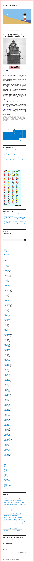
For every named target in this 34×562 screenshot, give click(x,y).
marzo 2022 (6, 329)
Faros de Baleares (16, 511)
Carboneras (13, 500)
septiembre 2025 (7, 276)
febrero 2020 (6, 360)
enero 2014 (6, 451)
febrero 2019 (6, 375)
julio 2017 (6, 399)
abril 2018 (6, 388)
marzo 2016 (6, 419)
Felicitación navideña (17, 517)
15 (14, 135)
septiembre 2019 (7, 366)
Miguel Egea (7, 523)
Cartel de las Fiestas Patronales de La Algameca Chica (13, 157)
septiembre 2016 (7, 411)
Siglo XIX (14, 528)
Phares (15, 117)
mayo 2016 (6, 416)
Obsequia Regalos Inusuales (16, 523)
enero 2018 (6, 391)
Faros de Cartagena (8, 513)
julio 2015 (6, 429)
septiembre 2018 (7, 381)
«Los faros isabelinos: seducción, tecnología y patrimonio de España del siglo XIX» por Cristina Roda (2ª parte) (14, 215)
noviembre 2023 (7, 304)
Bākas (12, 116)
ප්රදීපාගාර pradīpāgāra (17, 118)
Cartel (5, 502)
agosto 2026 (6, 262)
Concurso (17, 502)
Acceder (5, 250)
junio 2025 (6, 280)
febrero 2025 (6, 285)
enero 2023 (6, 316)
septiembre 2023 (7, 306)
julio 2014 (6, 444)
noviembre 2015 (7, 424)
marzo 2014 (6, 449)
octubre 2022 (6, 320)
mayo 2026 (6, 266)
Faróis (16, 116)
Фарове (5, 484)
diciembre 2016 (7, 408)
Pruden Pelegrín (7, 528)
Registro (5, 249)
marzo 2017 (6, 404)
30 (17, 138)
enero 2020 (6, 361)
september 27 (21, 119)
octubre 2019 (6, 365)
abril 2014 (6, 448)
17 (20, 135)
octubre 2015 (6, 425)
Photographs (14, 526)
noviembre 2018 (7, 379)
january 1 (14, 521)
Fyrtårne (20, 116)
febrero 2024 (6, 300)
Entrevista (13, 506)
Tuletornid (24, 117)
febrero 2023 (6, 315)
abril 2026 (6, 267)
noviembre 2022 (7, 319)
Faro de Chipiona (18, 508)
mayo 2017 (6, 401)
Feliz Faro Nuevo (7, 519)
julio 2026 (6, 264)
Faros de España (17, 513)
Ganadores (21, 519)
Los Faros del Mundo (10, 5)
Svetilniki (17, 117)
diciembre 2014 (7, 438)
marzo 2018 (6, 389)
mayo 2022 (6, 326)
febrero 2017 (6, 405)
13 (8, 135)
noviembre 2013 (7, 454)
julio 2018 (6, 384)
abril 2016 (6, 418)
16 (17, 135)
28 (11, 138)
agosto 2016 (6, 413)
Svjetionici (20, 117)
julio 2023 (6, 309)
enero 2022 (6, 331)
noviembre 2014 (7, 439)
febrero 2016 (6, 420)
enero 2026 (6, 271)
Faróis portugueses (8, 517)
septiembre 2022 (7, 321)
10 (20, 133)
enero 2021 (6, 346)
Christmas (11, 502)
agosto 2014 (6, 443)
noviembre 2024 (7, 289)
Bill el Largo (6, 500)
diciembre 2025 (7, 272)
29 (14, 138)
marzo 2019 (6, 374)
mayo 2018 (6, 386)
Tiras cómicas (7, 530)
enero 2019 (6, 376)
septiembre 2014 (7, 441)
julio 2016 (6, 414)
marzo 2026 (6, 269)
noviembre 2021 (7, 334)
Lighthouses (9, 117)
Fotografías (14, 519)
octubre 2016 (6, 410)
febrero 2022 (6, 330)
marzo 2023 (6, 314)
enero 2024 (6, 301)
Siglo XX (20, 528)
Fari (14, 116)
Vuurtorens (9, 118)
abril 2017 (6, 403)
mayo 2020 (6, 356)
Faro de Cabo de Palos (8, 508)
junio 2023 (6, 310)
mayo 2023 (6, 311)
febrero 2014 (6, 450)
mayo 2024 (6, 296)
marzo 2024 (6, 299)
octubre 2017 (6, 395)
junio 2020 (6, 355)
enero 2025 (6, 286)
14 (11, 135)
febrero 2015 (6, 435)
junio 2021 (6, 340)
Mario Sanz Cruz (21, 521)
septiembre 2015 (7, 426)
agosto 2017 (6, 398)
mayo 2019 (6, 371)
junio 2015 (6, 430)
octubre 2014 (6, 440)
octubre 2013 (6, 455)
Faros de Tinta (7, 515)
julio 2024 (6, 294)
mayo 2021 (6, 341)
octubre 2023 (6, 305)
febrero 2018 (6, 390)
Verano (19, 530)
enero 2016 (6, 421)
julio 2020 (6, 354)
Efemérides (12, 119)
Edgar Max (22, 504)
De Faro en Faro (7, 504)
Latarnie (23, 116)
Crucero (23, 502)
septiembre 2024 (7, 291)
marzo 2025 (6, 284)
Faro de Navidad (7, 511)
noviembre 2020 (7, 349)
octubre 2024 (6, 290)
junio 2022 (6, 325)
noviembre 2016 (7, 409)
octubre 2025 (6, 275)
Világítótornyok (5, 118)
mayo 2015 (6, 431)
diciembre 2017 (7, 393)
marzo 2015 (6, 434)
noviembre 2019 (7, 364)
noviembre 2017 (7, 394)
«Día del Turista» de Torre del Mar (10, 149)
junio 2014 (6, 445)
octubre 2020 (6, 350)
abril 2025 (6, 282)
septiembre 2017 (7, 396)
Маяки (13, 118)
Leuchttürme (5, 117)
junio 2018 (6, 385)
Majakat (12, 117)
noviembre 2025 (7, 274)
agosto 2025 (6, 277)
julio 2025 (6, 279)
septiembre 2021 (7, 336)
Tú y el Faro (13, 530)
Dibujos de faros (15, 504)
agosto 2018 (6, 383)
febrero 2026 (6, 270)
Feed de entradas (7, 251)
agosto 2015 (6, 428)
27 (8, 138)
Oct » (21, 140)
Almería (6, 496)
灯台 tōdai (21, 118)
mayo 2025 (6, 281)
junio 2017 (6, 400)
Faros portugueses (15, 515)
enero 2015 (6, 436)
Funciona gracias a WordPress (14, 559)
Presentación (22, 526)
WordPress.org (6, 254)
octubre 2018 (6, 380)
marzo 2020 (6, 359)
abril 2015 (6, 433)
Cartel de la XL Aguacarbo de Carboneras (11, 154)
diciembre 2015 (7, 423)
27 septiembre (8, 119)
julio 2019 (6, 369)
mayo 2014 (6, 446)
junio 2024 (6, 295)
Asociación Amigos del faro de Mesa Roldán (12, 498)
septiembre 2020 (7, 351)
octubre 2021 (6, 335)
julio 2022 (6, 324)
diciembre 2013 (7, 453)
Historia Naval (16, 119)
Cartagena (19, 500)
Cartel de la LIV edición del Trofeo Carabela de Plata (13, 152)
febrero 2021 (6, 345)
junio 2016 (6, 415)
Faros (18, 116)
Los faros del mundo (7, 213)
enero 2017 (6, 406)
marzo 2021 (6, 344)
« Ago (8, 140)
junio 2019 (6, 370)
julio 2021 (6, 339)
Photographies (7, 526)
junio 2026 (6, 265)
